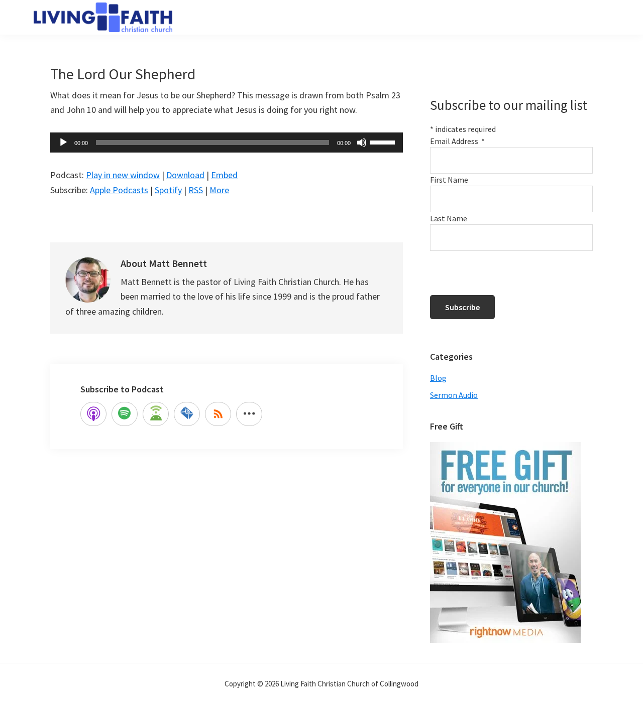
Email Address (457, 141)
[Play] (63, 142)
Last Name (448, 218)
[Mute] (362, 142)
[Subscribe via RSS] (218, 414)
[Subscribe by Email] (187, 414)
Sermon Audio (454, 395)
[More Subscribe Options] (249, 414)
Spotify (168, 190)
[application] (226, 142)
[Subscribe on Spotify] (125, 414)
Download (185, 175)
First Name (449, 180)
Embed (224, 175)
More (219, 190)
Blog (438, 378)
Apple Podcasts (119, 190)
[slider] (384, 141)
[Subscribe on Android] (156, 414)
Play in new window (123, 175)
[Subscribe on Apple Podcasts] (93, 414)
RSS (195, 190)
